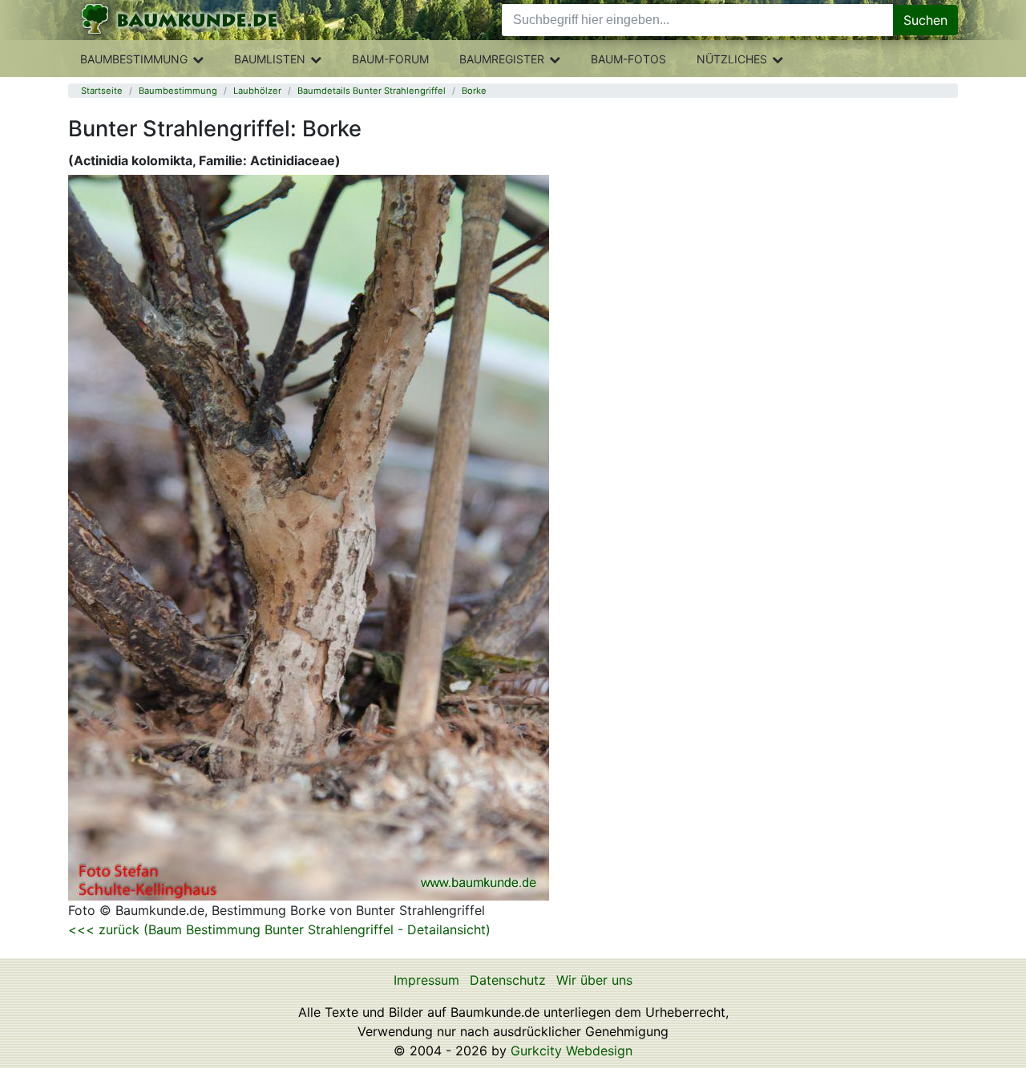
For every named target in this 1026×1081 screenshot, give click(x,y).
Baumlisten (269, 59)
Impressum (426, 980)
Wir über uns (594, 980)
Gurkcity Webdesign (571, 1051)
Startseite (102, 90)
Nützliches (732, 59)
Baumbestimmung (134, 59)
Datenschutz (508, 980)
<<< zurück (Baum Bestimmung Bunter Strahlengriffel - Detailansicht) (279, 929)
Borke (474, 90)
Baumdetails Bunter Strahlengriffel (371, 90)
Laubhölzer (257, 90)
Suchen (925, 20)
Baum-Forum (390, 59)
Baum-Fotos (628, 59)
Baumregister (501, 59)
